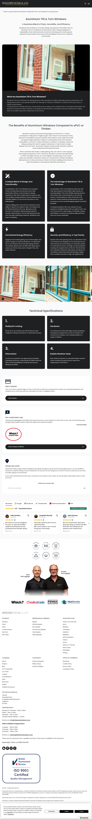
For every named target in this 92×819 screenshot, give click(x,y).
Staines (65, 640)
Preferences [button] (11, 814)
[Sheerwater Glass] (42, 3)
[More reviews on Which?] (46, 434)
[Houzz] (4, 749)
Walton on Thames (69, 645)
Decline (66, 811)
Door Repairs (36, 627)
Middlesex (66, 635)
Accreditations (6, 677)
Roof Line (5, 632)
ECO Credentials (7, 669)
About (4, 661)
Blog (3, 666)
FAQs (3, 679)
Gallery (4, 684)
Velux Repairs (36, 632)
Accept (81, 811)
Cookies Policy (67, 664)
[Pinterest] (8, 749)
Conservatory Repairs (39, 629)
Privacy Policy (67, 666)
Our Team (5, 671)
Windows (5, 622)
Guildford (66, 632)
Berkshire (65, 627)
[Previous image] (2, 299)
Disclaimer (66, 661)
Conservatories (7, 629)
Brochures (5, 682)
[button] (18, 503)
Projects (4, 664)
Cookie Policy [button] (10, 812)
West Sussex (67, 647)
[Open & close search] (85, 4)
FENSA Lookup (36, 664)
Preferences (51, 811)
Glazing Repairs (37, 635)
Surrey (65, 642)
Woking (65, 653)
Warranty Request (38, 661)
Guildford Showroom (8, 687)
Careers (4, 674)
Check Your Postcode (69, 622)
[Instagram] (11, 749)
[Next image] (89, 299)
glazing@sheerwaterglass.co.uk (21, 735)
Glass (3, 627)
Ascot (64, 624)
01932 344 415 (23, 742)
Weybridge (66, 650)
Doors (4, 624)
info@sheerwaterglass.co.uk (20, 720)
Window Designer (37, 666)
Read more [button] (8, 531)
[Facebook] (14, 749)
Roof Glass (5, 635)
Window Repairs (37, 624)
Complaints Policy (68, 669)
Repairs (34, 622)
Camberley (66, 629)
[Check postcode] (84, 488)
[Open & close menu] (89, 4)
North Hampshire (68, 637)
